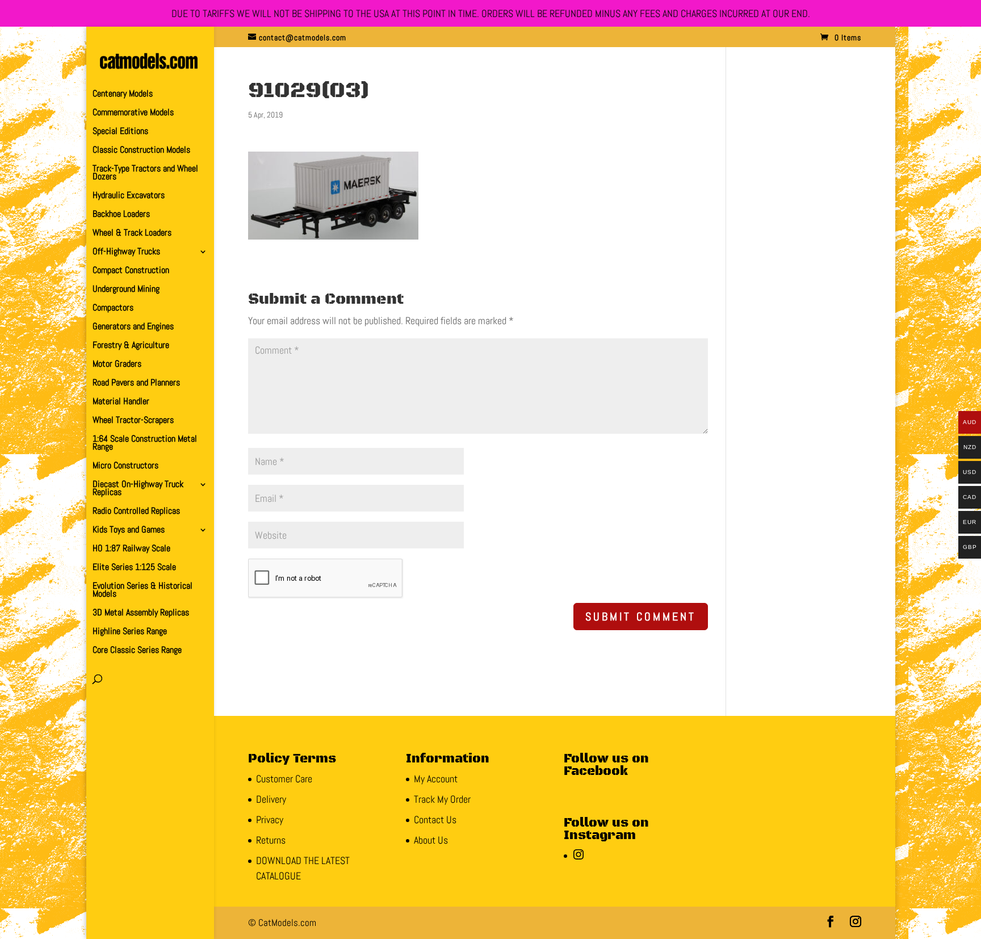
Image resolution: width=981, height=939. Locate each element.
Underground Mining (126, 290)
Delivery (271, 799)
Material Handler (121, 402)
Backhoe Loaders (121, 215)
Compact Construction (131, 271)
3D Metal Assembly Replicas (141, 613)
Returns (271, 839)
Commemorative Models (133, 113)
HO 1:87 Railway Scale (131, 549)
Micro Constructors (125, 466)
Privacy (269, 819)
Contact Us (435, 819)
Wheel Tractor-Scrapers (133, 421)
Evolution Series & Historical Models (142, 591)
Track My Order (442, 799)
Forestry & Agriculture (131, 346)
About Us (431, 839)
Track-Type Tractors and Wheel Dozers (145, 173)
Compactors (113, 308)
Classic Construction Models (141, 151)
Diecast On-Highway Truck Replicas (138, 489)
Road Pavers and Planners (136, 383)
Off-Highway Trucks (126, 252)
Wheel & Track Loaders (132, 233)
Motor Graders (117, 365)
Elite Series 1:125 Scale (134, 568)
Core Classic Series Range (137, 651)
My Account (436, 778)
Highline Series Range (130, 632)
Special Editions (120, 132)
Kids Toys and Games (129, 530)
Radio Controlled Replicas (136, 512)
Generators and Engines (133, 327)
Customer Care (284, 778)
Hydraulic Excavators (129, 196)
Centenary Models (123, 94)
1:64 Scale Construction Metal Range (145, 443)
